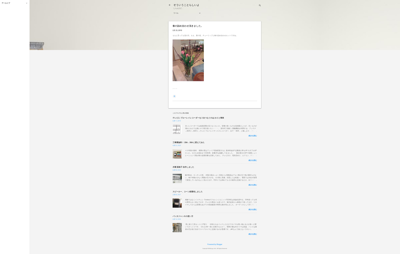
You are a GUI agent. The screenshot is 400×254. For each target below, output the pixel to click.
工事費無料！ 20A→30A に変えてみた (188, 142)
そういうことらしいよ (186, 5)
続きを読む (253, 136)
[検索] (260, 6)
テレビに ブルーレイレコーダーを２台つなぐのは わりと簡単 (198, 118)
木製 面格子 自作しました (183, 167)
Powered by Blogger (214, 244)
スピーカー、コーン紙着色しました (188, 191)
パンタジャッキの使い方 (183, 216)
